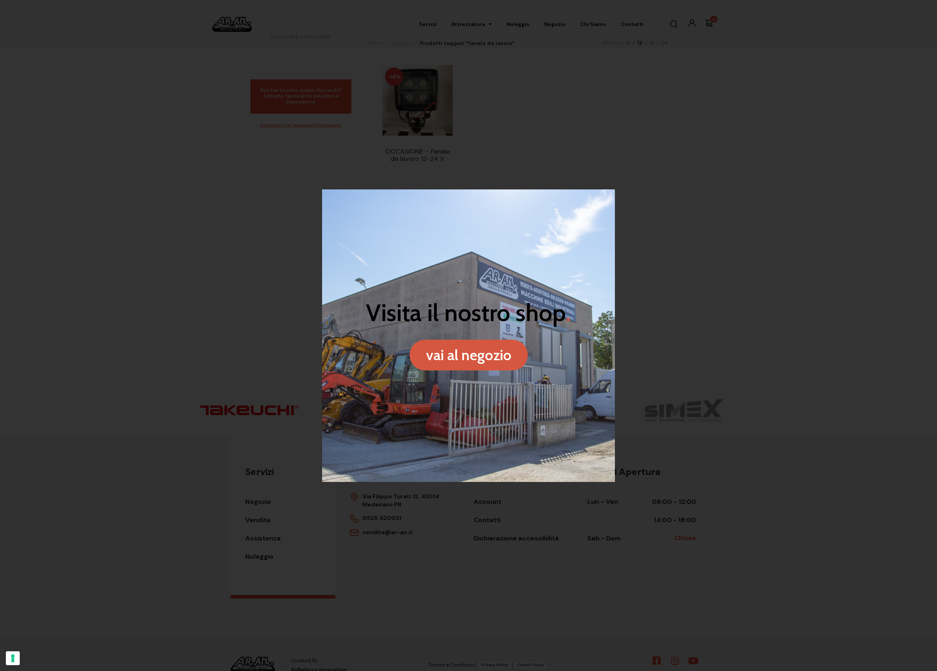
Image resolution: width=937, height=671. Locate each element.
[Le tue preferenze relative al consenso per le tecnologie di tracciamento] (13, 658)
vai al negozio (468, 355)
